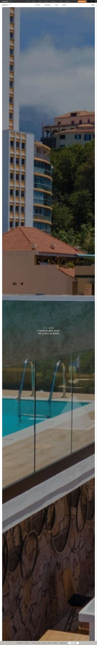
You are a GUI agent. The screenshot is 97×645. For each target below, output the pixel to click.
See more (48, 334)
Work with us (67, 1)
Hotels (29, 1)
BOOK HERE (73, 643)
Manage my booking (82, 1)
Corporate (46, 1)
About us (40, 1)
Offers (56, 5)
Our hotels (37, 5)
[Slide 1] (47, 531)
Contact (61, 1)
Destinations (47, 5)
